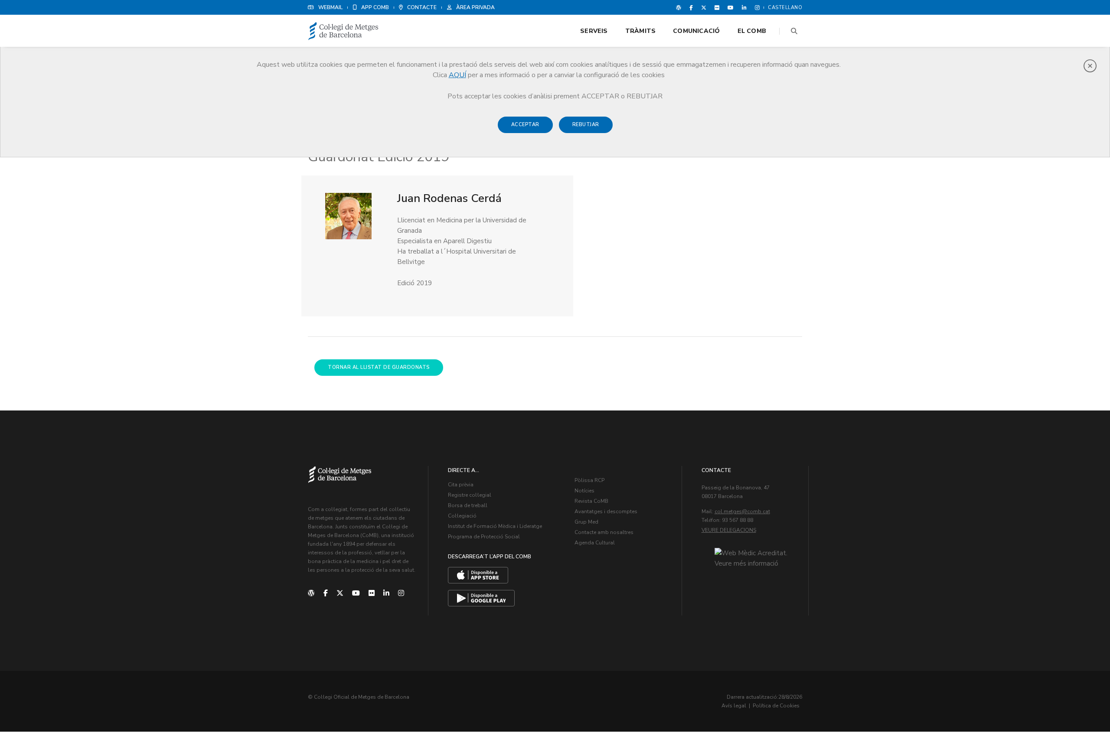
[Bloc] (679, 7)
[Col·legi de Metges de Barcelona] (343, 31)
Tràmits (640, 31)
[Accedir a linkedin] (744, 7)
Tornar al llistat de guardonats (379, 367)
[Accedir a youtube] (730, 7)
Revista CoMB (591, 501)
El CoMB (752, 31)
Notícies (584, 490)
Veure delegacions (729, 530)
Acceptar (525, 124)
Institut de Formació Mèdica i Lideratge (495, 526)
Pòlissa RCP (589, 480)
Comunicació (696, 31)
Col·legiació (462, 515)
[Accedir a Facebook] (691, 7)
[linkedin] (386, 593)
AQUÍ (457, 75)
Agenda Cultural (595, 542)
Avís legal (734, 705)
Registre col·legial (469, 495)
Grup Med (586, 521)
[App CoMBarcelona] (478, 575)
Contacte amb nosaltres (604, 532)
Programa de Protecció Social (484, 536)
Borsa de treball (467, 505)
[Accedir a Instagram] (755, 7)
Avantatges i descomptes (606, 511)
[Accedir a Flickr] (717, 7)
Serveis (593, 31)
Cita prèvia (460, 484)
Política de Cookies (776, 705)
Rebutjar (585, 124)
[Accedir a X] (704, 7)
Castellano (785, 7)
